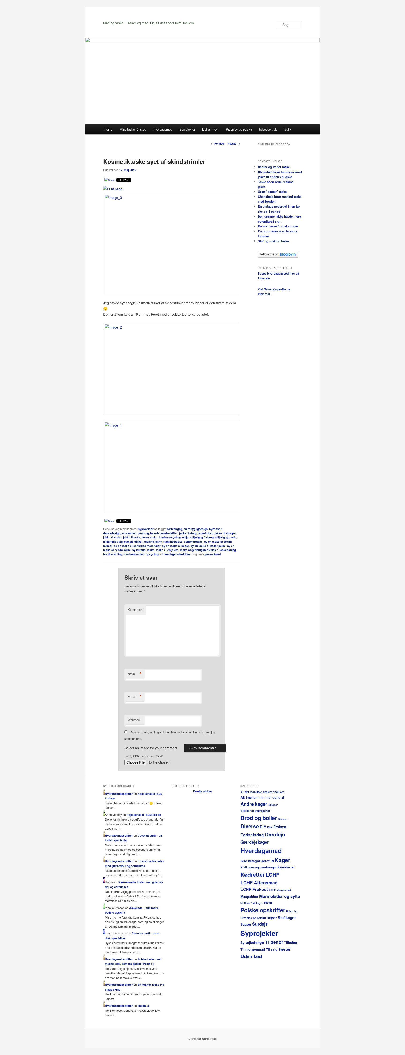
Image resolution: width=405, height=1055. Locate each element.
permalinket (213, 554)
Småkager (287, 917)
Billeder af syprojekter (255, 811)
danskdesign (111, 533)
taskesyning (227, 550)
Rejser (272, 918)
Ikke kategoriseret (255, 860)
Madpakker (249, 896)
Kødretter (252, 874)
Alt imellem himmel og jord (262, 797)
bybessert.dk (268, 129)
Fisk (269, 827)
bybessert (216, 529)
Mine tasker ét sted (133, 129)
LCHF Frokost (254, 889)
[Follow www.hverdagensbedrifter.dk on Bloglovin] (278, 256)
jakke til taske (112, 537)
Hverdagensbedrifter (176, 554)
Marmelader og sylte (279, 896)
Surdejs (260, 924)
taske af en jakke (167, 550)
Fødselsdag (252, 835)
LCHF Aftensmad (259, 882)
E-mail (135, 696)
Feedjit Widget (202, 791)
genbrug (143, 533)
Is (272, 860)
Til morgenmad (252, 949)
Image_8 (143, 1006)
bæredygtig (174, 529)
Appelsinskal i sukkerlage (144, 815)
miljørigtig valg (113, 541)
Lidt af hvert (210, 129)
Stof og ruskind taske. (274, 241)
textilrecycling (112, 554)
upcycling (152, 554)
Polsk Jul (291, 911)
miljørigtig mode (225, 537)
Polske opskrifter (262, 910)
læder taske (150, 537)
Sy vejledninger (252, 942)
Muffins (245, 903)
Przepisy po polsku (239, 129)
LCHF (272, 874)
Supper (245, 924)
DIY (263, 826)
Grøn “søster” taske (272, 191)
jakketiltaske (131, 537)
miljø (185, 537)
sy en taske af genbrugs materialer (137, 546)
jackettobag (205, 533)
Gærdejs (275, 834)
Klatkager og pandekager (258, 867)
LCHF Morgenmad (280, 890)
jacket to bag (187, 533)
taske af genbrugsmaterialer (199, 550)
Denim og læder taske (274, 167)
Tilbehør (274, 942)
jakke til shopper (226, 533)
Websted (134, 720)
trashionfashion (134, 554)
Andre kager (253, 804)
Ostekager (257, 903)
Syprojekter (187, 129)
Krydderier (286, 867)
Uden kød (251, 956)
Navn (135, 674)
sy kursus (139, 550)
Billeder (273, 804)
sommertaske (193, 541)
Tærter (284, 949)
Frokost (279, 826)
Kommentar (135, 609)
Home (108, 129)
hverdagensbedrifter (164, 533)
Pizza (268, 903)
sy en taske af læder (175, 546)
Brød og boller (258, 818)
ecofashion (129, 533)
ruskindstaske (173, 541)
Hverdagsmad (162, 129)
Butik (287, 129)
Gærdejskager (254, 842)
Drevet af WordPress (202, 1039)
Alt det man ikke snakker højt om (262, 792)
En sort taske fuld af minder (278, 226)
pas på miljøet (133, 541)
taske (150, 550)
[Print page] (112, 188)
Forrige (217, 143)
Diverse (282, 819)
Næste (234, 143)
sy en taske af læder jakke (208, 546)
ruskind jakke (153, 541)
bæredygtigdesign (196, 529)
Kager (282, 860)
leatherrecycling (170, 537)
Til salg (271, 949)
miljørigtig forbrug (202, 537)
